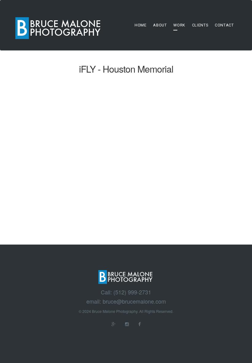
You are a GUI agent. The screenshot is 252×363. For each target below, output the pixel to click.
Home (141, 25)
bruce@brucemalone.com (134, 301)
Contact (224, 25)
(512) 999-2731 (132, 292)
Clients (200, 25)
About (160, 25)
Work (179, 25)
